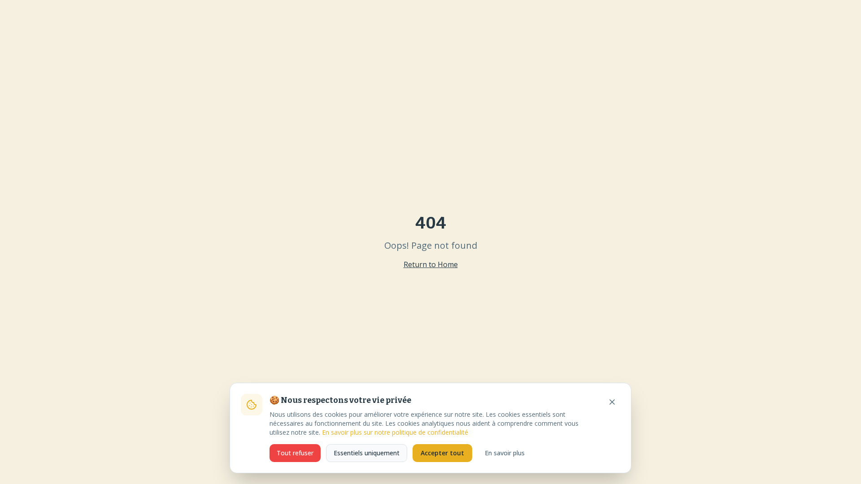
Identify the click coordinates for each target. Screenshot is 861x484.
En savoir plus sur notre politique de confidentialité (395, 432)
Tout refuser (295, 453)
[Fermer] (612, 402)
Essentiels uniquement (367, 453)
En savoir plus (505, 453)
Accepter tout (442, 453)
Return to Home (431, 264)
